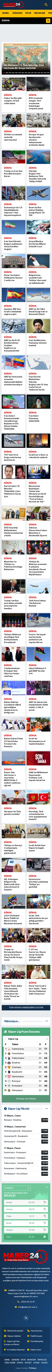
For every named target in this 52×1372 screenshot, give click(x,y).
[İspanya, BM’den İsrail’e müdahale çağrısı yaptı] (13, 295)
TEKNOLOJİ (42, 1360)
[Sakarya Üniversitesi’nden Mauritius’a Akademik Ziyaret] (38, 514)
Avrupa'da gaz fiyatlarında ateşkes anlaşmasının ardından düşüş (36, 139)
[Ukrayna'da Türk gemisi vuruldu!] (13, 797)
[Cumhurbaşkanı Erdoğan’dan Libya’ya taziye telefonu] (13, 654)
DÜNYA (20, 1363)
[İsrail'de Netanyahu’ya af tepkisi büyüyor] (38, 724)
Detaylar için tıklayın (26, 1099)
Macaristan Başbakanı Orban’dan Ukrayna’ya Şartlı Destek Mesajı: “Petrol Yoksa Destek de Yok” (37, 494)
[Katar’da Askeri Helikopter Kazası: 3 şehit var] (13, 261)
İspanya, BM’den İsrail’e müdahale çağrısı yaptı (12, 311)
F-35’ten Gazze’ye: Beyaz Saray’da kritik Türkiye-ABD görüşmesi (37, 954)
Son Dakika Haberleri (16, 1350)
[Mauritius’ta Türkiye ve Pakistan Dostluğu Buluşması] (13, 547)
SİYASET (28, 1363)
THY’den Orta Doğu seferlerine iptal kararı (12, 457)
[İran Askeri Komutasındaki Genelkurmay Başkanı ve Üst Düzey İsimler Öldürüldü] (13, 402)
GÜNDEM (17, 13)
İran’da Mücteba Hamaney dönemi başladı (38, 343)
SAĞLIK (36, 1363)
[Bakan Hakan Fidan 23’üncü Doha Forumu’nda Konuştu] (13, 724)
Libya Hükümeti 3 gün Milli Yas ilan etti (37, 671)
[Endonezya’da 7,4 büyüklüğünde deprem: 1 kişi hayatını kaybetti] (13, 193)
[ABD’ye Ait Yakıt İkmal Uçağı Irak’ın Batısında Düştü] (38, 295)
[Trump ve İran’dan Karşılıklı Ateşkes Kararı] (13, 157)
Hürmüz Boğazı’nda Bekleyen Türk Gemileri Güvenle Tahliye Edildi (37, 176)
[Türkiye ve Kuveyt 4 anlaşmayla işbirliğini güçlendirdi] (13, 831)
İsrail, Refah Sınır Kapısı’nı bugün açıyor (37, 848)
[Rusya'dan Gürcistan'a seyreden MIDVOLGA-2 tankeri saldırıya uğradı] (13, 758)
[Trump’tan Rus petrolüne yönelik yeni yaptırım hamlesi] (13, 586)
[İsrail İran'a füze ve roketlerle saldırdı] (38, 441)
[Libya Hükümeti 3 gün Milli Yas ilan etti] (38, 654)
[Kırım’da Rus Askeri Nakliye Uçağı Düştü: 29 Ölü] (38, 193)
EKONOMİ (39, 13)
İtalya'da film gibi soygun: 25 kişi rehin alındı (13, 100)
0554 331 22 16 (28, 1302)
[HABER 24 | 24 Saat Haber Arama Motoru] (13, 5)
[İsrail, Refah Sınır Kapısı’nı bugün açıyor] (38, 831)
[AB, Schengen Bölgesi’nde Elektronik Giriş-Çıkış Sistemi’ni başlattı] (13, 865)
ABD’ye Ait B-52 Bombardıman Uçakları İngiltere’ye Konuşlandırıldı (12, 345)
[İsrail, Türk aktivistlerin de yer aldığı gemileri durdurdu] (38, 901)
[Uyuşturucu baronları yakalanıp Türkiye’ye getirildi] (38, 865)
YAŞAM (44, 1363)
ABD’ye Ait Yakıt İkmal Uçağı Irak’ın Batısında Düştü (38, 311)
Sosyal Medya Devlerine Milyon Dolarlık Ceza (37, 244)
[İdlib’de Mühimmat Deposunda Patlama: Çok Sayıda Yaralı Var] (38, 758)
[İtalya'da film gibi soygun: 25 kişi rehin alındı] (13, 84)
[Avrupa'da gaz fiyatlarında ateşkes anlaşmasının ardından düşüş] (38, 120)
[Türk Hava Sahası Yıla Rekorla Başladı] (38, 586)
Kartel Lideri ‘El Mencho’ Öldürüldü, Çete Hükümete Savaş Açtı (12, 491)
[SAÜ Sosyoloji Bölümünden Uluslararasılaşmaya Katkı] (13, 514)
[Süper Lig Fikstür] (46, 1109)
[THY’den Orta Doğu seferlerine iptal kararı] (13, 441)
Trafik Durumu (36, 1336)
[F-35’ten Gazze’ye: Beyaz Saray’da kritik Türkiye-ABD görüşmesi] (38, 935)
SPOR (28, 13)
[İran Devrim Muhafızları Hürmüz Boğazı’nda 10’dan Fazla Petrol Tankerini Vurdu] (38, 362)
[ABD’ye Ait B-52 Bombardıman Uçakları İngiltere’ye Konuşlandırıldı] (13, 326)
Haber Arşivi (36, 1350)
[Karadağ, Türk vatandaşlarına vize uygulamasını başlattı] (38, 797)
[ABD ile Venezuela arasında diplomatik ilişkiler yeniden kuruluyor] (13, 362)
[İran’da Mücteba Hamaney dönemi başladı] (38, 326)
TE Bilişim (32, 1368)
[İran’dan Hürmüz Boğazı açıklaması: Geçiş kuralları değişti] (13, 227)
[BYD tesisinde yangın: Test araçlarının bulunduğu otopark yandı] (38, 84)
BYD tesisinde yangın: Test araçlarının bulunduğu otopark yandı (36, 103)
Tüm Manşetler (36, 1341)
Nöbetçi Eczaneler (15, 1331)
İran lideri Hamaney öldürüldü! (34, 418)
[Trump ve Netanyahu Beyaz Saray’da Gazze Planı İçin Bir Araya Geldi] (13, 935)
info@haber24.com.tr (27, 1307)
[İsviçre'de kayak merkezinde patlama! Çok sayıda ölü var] (38, 620)
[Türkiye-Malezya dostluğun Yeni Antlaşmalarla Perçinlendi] (13, 620)
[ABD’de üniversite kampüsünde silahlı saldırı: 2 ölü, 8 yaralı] (38, 688)
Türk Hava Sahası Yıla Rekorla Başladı (37, 603)
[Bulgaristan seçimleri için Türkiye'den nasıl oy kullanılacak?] (38, 261)
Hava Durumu (36, 1331)
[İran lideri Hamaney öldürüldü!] (38, 402)
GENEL (5, 13)
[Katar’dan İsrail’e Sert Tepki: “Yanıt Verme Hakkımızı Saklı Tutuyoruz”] (38, 972)
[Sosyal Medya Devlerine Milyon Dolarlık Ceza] (38, 227)
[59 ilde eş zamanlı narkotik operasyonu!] (13, 120)
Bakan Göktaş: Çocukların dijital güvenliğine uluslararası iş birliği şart (12, 707)
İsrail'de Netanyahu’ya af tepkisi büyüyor (37, 741)
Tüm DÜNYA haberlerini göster (26, 1007)
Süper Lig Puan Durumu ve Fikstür (12, 1342)
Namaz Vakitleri (14, 1336)
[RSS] (26, 1318)
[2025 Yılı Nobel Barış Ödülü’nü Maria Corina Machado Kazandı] (13, 901)
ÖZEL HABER (10, 1363)
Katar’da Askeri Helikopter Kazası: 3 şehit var (13, 277)
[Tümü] (46, 1021)
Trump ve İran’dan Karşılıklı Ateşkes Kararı (13, 173)
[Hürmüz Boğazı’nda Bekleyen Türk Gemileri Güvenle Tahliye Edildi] (38, 157)
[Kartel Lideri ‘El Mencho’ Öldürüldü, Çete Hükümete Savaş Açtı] (13, 472)
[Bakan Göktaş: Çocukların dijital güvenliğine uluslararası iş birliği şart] (13, 688)
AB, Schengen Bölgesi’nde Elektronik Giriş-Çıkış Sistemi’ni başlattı (12, 884)
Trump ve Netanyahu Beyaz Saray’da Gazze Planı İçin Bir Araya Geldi (13, 954)
